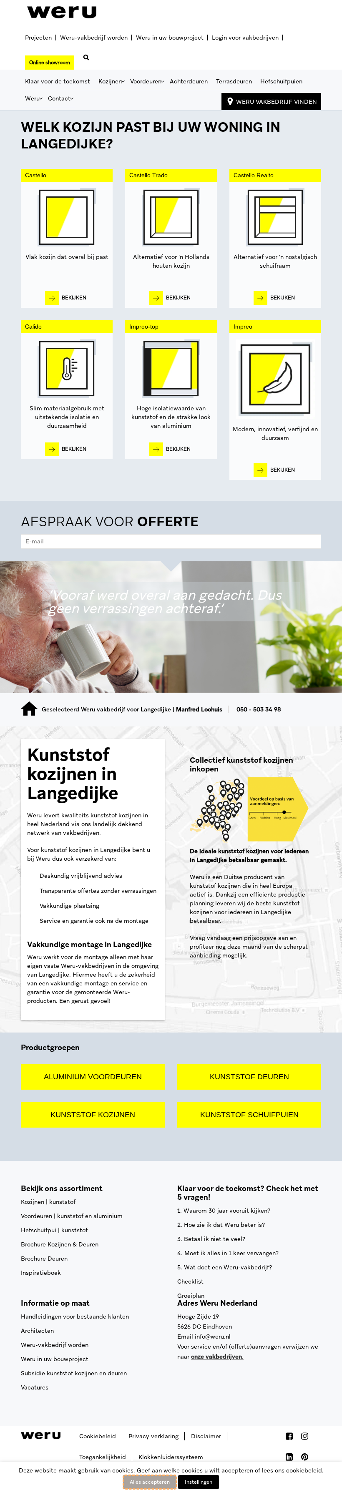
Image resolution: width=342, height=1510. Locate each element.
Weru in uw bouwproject (170, 37)
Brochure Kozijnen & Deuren (59, 1244)
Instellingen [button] (198, 1482)
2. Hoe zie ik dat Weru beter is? (221, 1225)
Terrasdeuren (234, 81)
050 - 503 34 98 (258, 709)
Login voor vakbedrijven (245, 37)
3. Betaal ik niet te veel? (211, 1239)
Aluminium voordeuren (93, 1077)
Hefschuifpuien (281, 81)
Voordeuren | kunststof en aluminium (72, 1216)
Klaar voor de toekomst (57, 81)
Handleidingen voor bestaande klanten (75, 1316)
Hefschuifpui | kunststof (54, 1230)
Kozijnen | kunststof (48, 1202)
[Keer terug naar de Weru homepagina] (62, 12)
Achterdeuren (189, 81)
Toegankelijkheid (102, 1457)
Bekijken (74, 297)
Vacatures (34, 1387)
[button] (84, 59)
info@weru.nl (213, 1336)
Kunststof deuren (249, 1077)
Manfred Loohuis (199, 709)
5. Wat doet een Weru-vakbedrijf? (224, 1267)
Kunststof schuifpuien (249, 1115)
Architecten (37, 1330)
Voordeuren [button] (145, 81)
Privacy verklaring (153, 1436)
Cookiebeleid (97, 1436)
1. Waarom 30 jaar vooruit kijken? (223, 1210)
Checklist (190, 1281)
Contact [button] (59, 98)
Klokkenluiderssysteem (170, 1457)
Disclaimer (206, 1436)
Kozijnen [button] (110, 81)
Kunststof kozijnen (92, 1115)
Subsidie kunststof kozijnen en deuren (74, 1373)
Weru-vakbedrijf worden (94, 37)
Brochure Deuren (44, 1258)
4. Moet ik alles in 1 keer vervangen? (228, 1253)
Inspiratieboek (41, 1272)
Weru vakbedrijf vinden (276, 102)
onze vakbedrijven (216, 1356)
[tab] (171, 533)
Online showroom (49, 62)
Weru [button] (32, 98)
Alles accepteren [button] (150, 1482)
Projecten (38, 37)
